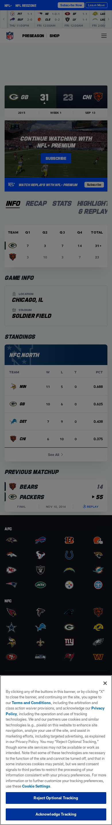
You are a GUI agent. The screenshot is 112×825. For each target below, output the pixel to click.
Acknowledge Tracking (56, 814)
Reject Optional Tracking (56, 798)
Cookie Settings (36, 786)
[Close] (105, 683)
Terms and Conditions (31, 702)
